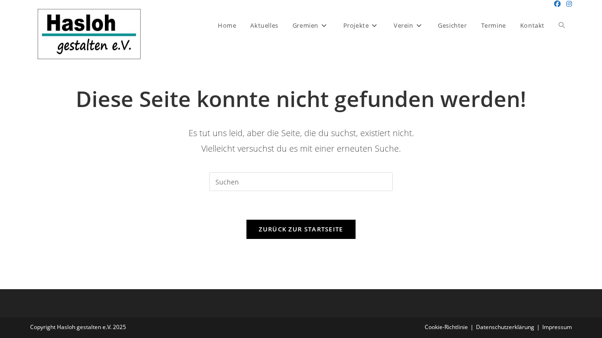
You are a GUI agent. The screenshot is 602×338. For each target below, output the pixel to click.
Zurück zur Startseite (301, 229)
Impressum (557, 327)
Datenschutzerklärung (505, 327)
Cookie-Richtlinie (446, 327)
